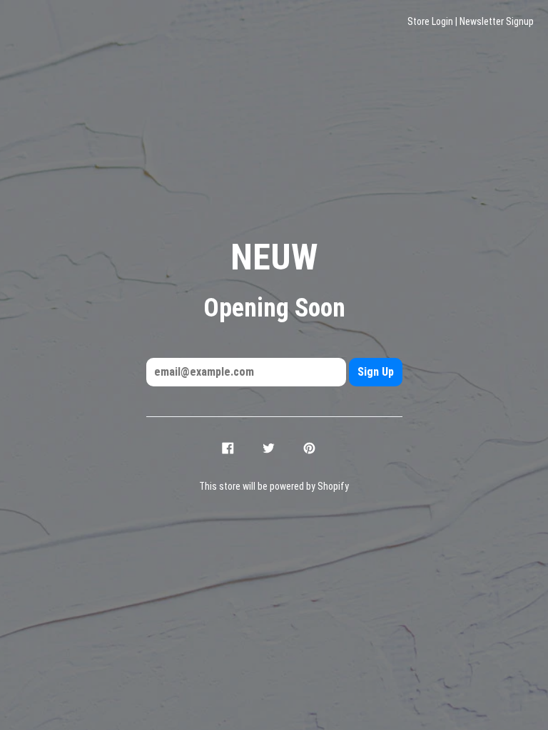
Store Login (430, 21)
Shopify (333, 486)
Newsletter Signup (497, 21)
